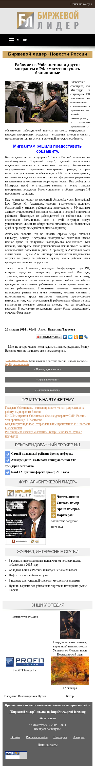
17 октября (70, 688)
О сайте (15, 737)
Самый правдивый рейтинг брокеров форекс (41, 453)
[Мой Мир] (81, 337)
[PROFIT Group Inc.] (25, 666)
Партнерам (64, 515)
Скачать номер (67, 503)
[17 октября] (70, 684)
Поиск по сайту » (81, 4)
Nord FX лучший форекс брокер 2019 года (39, 472)
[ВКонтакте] (65, 337)
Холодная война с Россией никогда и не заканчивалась (43, 570)
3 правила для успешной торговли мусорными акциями (44, 580)
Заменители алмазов (25, 617)
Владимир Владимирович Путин (25, 696)
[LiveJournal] (86, 337)
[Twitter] (70, 337)
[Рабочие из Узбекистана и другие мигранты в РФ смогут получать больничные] (36, 122)
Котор (70, 696)
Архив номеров (68, 509)
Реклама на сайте (37, 737)
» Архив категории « (47, 379)
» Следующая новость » (48, 390)
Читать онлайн (67, 497)
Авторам (79, 737)
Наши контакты (48, 745)
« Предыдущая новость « (47, 369)
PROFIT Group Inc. (25, 670)
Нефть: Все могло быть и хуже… (30, 575)
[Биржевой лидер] (48, 30)
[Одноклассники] (76, 337)
